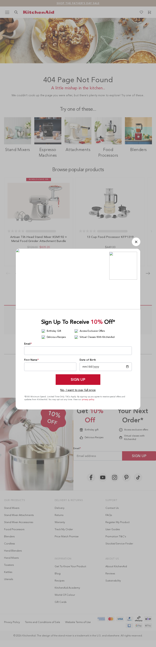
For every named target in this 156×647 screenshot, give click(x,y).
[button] (136, 242)
